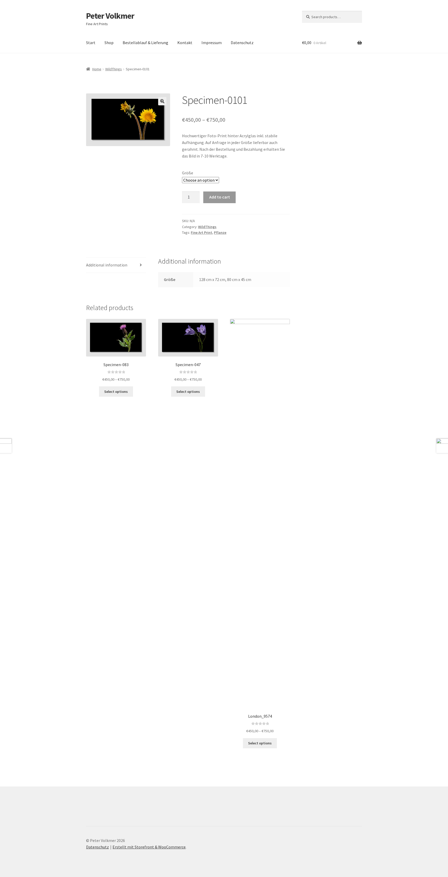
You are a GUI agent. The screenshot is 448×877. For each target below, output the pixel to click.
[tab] (116, 265)
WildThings (113, 69)
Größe (187, 172)
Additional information (106, 265)
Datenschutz (242, 42)
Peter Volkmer (110, 16)
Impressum (211, 42)
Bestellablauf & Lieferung (145, 42)
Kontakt (184, 42)
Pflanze (220, 232)
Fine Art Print (201, 232)
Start (90, 42)
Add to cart (219, 197)
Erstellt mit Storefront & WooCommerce (149, 846)
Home (96, 69)
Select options (116, 391)
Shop (109, 42)
